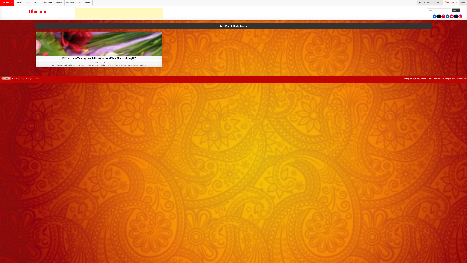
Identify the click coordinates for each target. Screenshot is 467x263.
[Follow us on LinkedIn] (447, 17)
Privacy (423, 79)
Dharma (37, 11)
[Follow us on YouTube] (452, 17)
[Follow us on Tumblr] (456, 17)
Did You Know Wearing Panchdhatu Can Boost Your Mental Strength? (99, 58)
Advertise (453, 79)
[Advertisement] (119, 13)
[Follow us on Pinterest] (443, 17)
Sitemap (445, 79)
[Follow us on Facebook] (435, 17)
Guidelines (437, 79)
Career (411, 79)
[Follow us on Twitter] (439, 17)
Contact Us (461, 79)
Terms (429, 79)
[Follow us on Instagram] (460, 17)
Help (417, 79)
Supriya (91, 62)
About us (404, 79)
